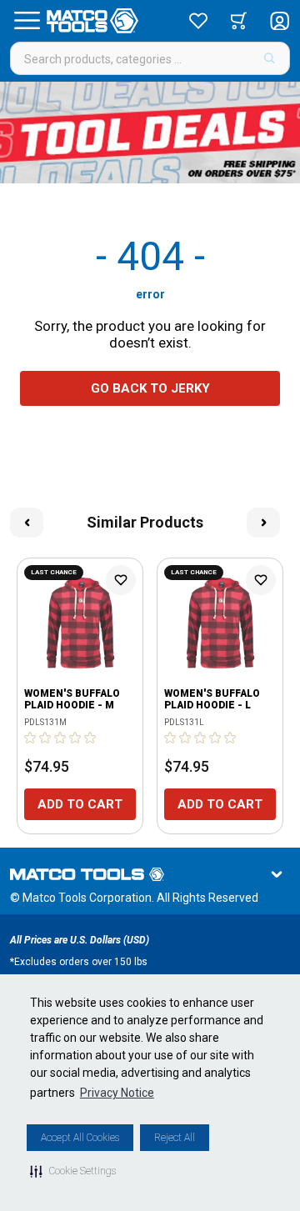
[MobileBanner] (150, 132)
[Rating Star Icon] (31, 737)
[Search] (269, 58)
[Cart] (238, 21)
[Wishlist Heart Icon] (121, 580)
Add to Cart (80, 804)
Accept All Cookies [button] (80, 1137)
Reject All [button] (174, 1137)
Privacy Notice (117, 1092)
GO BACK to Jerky (150, 388)
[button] (73, 1171)
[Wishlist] (198, 21)
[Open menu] (26, 21)
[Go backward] (26, 523)
